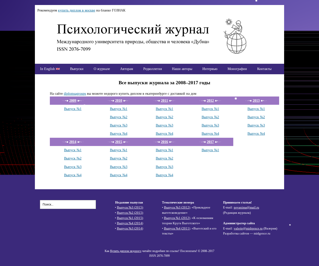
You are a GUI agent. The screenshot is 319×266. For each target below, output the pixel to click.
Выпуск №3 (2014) (130, 228)
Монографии (237, 69)
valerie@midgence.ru (248, 228)
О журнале (102, 69)
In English (48, 69)
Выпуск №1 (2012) (177, 218)
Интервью (209, 69)
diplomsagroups (75, 94)
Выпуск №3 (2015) (130, 207)
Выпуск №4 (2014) (130, 223)
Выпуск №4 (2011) (177, 228)
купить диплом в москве (76, 10)
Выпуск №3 (118, 125)
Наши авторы (182, 69)
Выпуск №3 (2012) (177, 207)
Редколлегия (152, 69)
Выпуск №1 (72, 109)
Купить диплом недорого (125, 251)
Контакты (264, 69)
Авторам (126, 69)
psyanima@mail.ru (246, 207)
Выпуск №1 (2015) (130, 218)
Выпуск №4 (118, 134)
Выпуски (76, 69)
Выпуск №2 (118, 117)
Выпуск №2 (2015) (130, 212)
